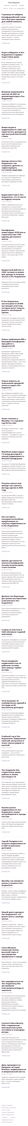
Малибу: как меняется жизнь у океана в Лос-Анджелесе (13, 883)
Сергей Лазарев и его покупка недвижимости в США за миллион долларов (14, 844)
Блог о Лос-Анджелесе (17, 8)
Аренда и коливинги (7, 1105)
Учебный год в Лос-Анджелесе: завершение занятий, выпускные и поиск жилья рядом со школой (14, 740)
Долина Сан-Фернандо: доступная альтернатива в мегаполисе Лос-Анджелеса (14, 599)
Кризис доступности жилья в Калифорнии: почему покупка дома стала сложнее (13, 563)
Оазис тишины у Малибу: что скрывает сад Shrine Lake (13, 420)
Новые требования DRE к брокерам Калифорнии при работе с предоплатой (14, 342)
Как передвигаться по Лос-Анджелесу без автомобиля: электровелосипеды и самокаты (13, 985)
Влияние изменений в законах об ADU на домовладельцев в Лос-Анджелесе (13, 95)
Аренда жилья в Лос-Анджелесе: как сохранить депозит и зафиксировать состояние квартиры (12, 165)
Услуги (5, 8)
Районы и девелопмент (8, 1114)
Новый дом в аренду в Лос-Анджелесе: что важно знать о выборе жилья (13, 915)
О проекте (4, 1117)
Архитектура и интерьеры (9, 1107)
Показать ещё (6, 43)
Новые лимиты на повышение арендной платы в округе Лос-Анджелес (13, 384)
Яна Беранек (14, 3)
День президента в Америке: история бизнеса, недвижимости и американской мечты (14, 1068)
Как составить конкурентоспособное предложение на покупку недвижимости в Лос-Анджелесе (14, 521)
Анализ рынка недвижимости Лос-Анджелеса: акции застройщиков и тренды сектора (14, 812)
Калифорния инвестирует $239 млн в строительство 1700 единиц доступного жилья (13, 234)
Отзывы (21, 5)
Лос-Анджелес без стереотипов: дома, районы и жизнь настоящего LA (11, 773)
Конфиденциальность (7, 1119)
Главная (6, 5)
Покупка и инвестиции (8, 1112)
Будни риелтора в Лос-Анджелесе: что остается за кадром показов (14, 196)
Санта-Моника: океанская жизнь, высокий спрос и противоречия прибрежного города (12, 952)
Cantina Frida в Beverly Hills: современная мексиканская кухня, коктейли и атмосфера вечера (13, 1027)
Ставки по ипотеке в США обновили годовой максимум (13, 631)
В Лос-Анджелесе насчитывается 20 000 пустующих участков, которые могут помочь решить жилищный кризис (13, 307)
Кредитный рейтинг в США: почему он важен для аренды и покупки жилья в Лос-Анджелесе (13, 273)
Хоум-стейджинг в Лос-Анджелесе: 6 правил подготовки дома (13, 54)
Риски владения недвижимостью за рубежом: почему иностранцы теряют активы (12, 665)
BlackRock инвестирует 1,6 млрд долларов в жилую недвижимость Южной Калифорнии (13, 455)
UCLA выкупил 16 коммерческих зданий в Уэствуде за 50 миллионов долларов (14, 704)
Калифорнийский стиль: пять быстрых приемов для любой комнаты (14, 19)
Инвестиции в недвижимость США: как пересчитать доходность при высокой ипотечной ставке (14, 131)
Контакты (14, 5)
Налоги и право (6, 1110)
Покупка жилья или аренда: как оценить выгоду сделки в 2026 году (12, 486)
